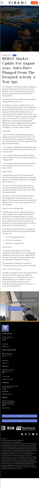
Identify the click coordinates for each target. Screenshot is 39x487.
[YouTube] (33, 434)
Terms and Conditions (15, 442)
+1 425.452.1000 (5, 376)
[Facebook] (37, 434)
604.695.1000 (5, 344)
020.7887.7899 (5, 391)
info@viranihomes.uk (7, 394)
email (34, 284)
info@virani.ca (5, 346)
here (7, 269)
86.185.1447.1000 (5, 408)
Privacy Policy (5, 442)
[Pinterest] (22, 434)
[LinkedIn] (26, 434)
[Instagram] (29, 434)
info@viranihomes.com (7, 379)
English (19, 416)
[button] (34, 2)
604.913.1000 (5, 360)
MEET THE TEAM (16, 309)
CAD (19, 420)
